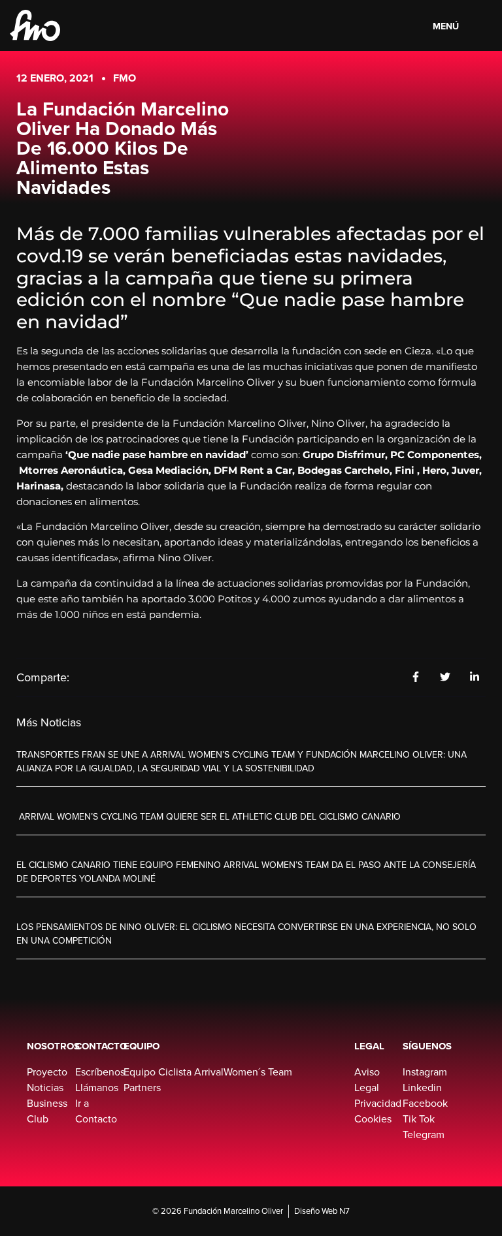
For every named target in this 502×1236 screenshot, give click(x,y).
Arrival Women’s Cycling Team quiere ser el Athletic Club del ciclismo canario (208, 817)
